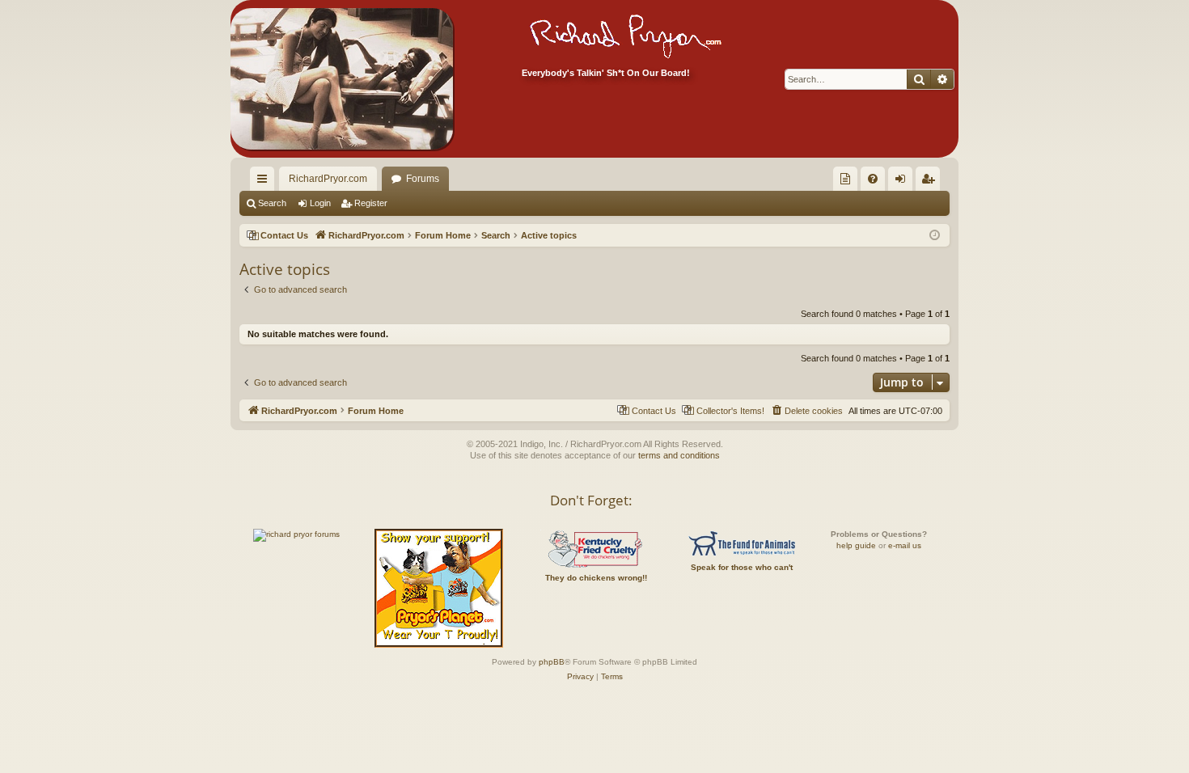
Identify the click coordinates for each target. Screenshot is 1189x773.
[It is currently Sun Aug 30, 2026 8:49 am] (934, 235)
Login (320, 203)
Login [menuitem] (903, 182)
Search (272, 203)
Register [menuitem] (931, 182)
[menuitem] (845, 179)
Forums (422, 178)
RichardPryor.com (328, 178)
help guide (856, 545)
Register (370, 203)
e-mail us (904, 545)
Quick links (265, 182)
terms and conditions (679, 455)
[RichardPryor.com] (342, 79)
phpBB (552, 661)
